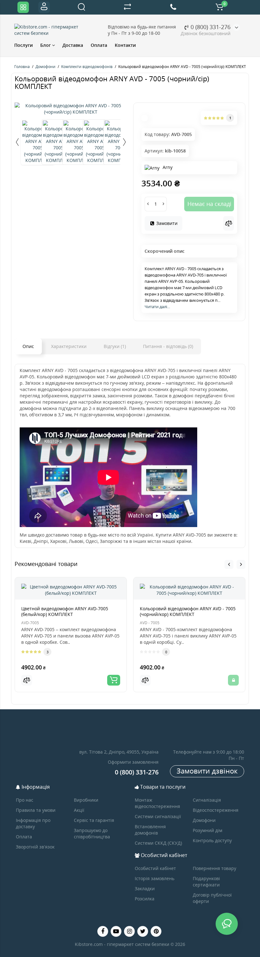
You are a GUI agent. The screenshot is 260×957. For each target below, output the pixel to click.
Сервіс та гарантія (94, 820)
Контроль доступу (212, 840)
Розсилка (144, 899)
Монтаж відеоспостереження (157, 803)
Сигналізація (207, 800)
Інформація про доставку (33, 823)
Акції (79, 810)
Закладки (145, 889)
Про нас (24, 800)
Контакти (125, 45)
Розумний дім (207, 830)
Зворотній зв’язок (35, 847)
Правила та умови (35, 810)
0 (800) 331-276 (210, 27)
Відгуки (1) (115, 346)
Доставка (72, 45)
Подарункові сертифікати (206, 881)
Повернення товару (214, 868)
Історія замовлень (154, 878)
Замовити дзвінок (207, 770)
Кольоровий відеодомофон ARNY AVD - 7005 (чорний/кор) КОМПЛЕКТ (188, 611)
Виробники (86, 800)
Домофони (204, 820)
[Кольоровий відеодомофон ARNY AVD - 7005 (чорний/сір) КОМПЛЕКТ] (71, 109)
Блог (46, 45)
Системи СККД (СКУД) (158, 843)
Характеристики (69, 346)
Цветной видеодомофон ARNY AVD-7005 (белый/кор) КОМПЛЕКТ (64, 611)
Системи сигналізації (158, 816)
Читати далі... (157, 306)
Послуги (23, 45)
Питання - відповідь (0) (168, 346)
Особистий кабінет (155, 868)
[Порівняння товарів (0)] (127, 7)
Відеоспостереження (215, 810)
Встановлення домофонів (150, 829)
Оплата (99, 45)
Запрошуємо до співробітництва (92, 833)
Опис (28, 346)
